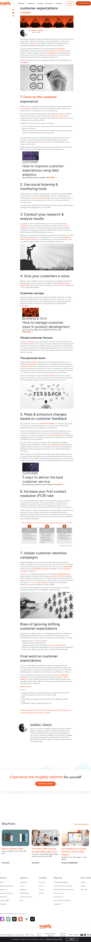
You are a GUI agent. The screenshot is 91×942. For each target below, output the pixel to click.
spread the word (57, 444)
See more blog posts (81, 824)
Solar (21, 900)
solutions (51, 375)
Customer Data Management (45, 710)
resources (31, 584)
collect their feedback (46, 423)
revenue (43, 142)
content (64, 226)
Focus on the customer (40, 97)
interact (34, 362)
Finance (22, 886)
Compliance (76, 934)
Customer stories (58, 897)
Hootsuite (40, 198)
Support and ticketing (6, 893)
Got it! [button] (72, 939)
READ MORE (50, 177)
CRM (1, 882)
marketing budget (62, 574)
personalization (49, 53)
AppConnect (3, 889)
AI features (3, 904)
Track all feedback (57, 435)
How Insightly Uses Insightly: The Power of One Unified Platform (74, 852)
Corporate (42, 882)
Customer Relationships (28, 712)
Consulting (23, 882)
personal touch (31, 364)
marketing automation (41, 569)
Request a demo (25, 686)
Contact (83, 882)
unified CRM (68, 566)
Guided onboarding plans (61, 882)
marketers (61, 48)
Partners (41, 893)
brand (63, 118)
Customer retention (44, 712)
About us (41, 886)
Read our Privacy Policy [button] (54, 939)
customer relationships (61, 675)
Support (83, 886)
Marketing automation (6, 886)
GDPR (70, 934)
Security (27, 934)
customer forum (31, 341)
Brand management (27, 710)
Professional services (26, 897)
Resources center (59, 893)
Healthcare (23, 889)
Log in (70, 3)
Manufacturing (24, 893)
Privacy (32, 934)
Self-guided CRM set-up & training (64, 889)
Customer (25, 13)
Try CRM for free (83, 3)
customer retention (57, 576)
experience (26, 108)
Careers (41, 889)
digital (25, 62)
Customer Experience (63, 710)
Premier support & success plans (63, 886)
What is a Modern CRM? (12, 849)
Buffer (48, 198)
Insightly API (57, 904)
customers (33, 43)
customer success (26, 366)
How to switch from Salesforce (62, 900)
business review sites (60, 116)
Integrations (3, 897)
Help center (84, 889)
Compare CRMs (4, 900)
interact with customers (59, 51)
